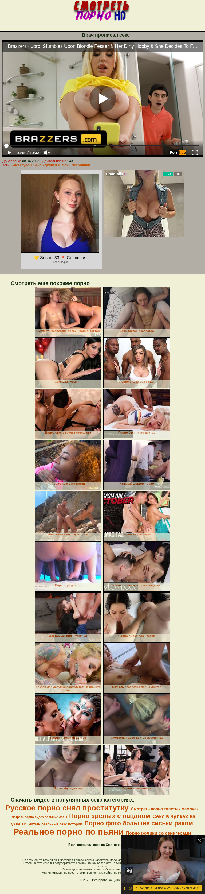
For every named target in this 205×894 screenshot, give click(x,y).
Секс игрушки (45, 165)
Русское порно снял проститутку (67, 808)
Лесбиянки (81, 165)
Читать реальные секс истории (55, 824)
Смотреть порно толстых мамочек (165, 809)
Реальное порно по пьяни (68, 832)
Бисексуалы (21, 165)
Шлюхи (64, 165)
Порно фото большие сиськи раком (138, 823)
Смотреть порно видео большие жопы (38, 817)
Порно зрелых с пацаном (109, 815)
